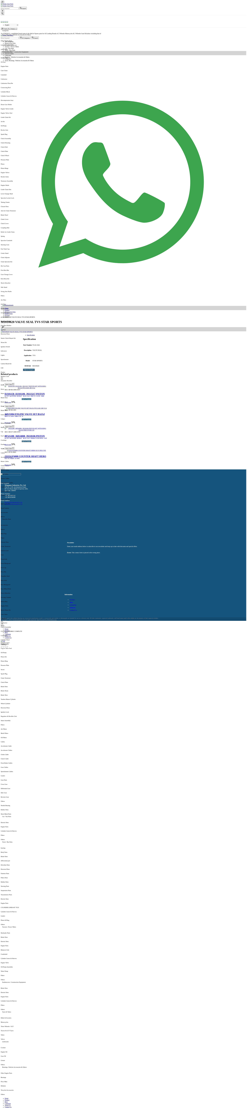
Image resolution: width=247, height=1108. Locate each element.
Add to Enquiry (29, 370)
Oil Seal (7, 315)
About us (72, 607)
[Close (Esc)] (7, 646)
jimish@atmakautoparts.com (13, 502)
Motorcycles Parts (10, 312)
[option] (125, 41)
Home (6, 1098)
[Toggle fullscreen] (3, 646)
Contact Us (8, 1107)
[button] (2, 330)
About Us (8, 1105)
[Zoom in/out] (1, 646)
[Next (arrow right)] (3, 648)
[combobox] (10, 9)
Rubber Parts (9, 313)
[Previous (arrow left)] (1, 648)
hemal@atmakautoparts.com (13, 504)
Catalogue (8, 1103)
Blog (6, 1102)
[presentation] (2, 468)
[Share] (5, 646)
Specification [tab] (31, 335)
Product (7, 1100)
